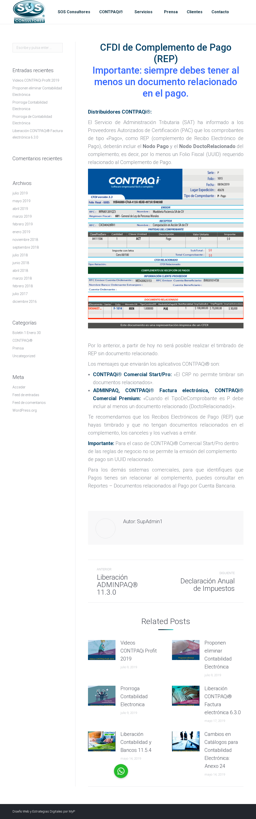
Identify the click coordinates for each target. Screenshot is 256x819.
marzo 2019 (22, 216)
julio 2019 (20, 193)
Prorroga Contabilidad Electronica (134, 696)
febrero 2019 (22, 224)
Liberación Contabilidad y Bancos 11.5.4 (136, 742)
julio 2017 (20, 294)
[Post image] (102, 650)
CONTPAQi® (22, 340)
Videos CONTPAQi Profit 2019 (138, 651)
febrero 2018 (22, 286)
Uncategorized (23, 356)
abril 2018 (20, 271)
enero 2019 (21, 232)
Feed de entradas (25, 395)
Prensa (18, 348)
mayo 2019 (21, 201)
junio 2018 (20, 263)
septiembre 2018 (25, 247)
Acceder (19, 387)
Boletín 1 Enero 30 (26, 333)
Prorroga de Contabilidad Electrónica (32, 120)
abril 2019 (20, 209)
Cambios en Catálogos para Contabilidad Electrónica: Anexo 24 (221, 750)
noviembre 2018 (25, 240)
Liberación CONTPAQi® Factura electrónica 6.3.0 (222, 700)
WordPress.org (24, 410)
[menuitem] (74, 12)
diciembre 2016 (24, 302)
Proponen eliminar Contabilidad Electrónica (218, 655)
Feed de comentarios (29, 403)
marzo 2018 (22, 278)
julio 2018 (20, 255)
